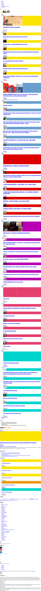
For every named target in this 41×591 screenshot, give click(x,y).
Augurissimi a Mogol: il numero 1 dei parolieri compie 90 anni (15, 68)
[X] (1, 548)
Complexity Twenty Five (7, 105)
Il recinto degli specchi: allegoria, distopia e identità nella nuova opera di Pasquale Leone (21, 274)
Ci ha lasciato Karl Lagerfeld (9, 315)
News (5, 31)
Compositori (3, 510)
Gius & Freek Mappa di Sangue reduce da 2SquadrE (13, 61)
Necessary (2, 582)
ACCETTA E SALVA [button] (2, 590)
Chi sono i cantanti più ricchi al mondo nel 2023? (8, 484)
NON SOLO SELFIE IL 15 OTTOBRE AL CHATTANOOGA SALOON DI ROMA (16, 233)
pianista (10, 500)
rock (14, 500)
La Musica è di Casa (4, 521)
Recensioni (3, 534)
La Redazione (4, 38)
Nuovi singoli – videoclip (5, 532)
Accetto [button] (31, 571)
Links (2, 568)
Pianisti (3, 533)
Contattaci (3, 7)
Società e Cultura (4, 536)
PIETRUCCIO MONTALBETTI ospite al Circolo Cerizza (13, 282)
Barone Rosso (4, 507)
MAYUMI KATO (4, 525)
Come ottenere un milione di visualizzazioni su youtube (14, 405)
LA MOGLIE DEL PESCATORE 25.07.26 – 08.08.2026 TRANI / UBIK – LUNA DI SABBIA (19, 140)
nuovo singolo (3, 500)
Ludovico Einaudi (4, 524)
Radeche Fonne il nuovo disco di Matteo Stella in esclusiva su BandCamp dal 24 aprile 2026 (18, 442)
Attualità (3, 506)
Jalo (2, 519)
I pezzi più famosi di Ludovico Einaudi (7, 477)
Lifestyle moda (6, 298)
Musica (3, 1)
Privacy (3, 567)
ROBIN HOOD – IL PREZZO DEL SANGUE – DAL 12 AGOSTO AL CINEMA (16, 201)
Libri (2, 3)
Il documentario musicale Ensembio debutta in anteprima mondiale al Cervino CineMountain (21, 216)
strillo (17, 500)
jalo (3, 29)
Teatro (3, 538)
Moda (2, 526)
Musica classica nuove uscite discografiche (8, 529)
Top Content (13, 99)
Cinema (3, 2)
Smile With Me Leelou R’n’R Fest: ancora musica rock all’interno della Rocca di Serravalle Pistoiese (16, 455)
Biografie (3, 508)
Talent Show (3, 537)
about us (3, 565)
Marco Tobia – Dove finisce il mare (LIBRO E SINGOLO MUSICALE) (15, 259)
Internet (3, 5)
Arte (2, 81)
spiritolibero (4, 325)
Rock (2, 535)
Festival (8, 99)
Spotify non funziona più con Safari (10, 398)
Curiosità (12, 499)
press (2, 566)
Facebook (3, 513)
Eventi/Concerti (4, 511)
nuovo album (35, 499)
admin (4, 234)
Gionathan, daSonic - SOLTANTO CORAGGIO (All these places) (9, 423)
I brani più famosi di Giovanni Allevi (6, 470)
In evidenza (3, 517)
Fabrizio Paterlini (4, 512)
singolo (15, 500)
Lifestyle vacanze (6, 346)
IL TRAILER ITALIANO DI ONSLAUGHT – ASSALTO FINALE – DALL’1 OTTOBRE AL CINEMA (19, 184)
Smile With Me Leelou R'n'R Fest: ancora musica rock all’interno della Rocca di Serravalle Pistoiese (14, 425)
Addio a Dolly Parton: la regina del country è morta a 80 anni (15, 36)
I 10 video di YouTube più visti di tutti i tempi (12, 413)
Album (3, 503)
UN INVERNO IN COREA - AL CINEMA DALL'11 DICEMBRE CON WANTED (16, 165)
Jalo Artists (3, 520)
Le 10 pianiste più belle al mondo (6, 463)
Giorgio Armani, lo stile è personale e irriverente (12, 338)
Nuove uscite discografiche (7, 446)
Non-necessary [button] (2, 586)
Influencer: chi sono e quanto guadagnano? (11, 323)
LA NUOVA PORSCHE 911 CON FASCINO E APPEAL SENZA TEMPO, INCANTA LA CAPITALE (19, 308)
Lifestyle (3, 4)
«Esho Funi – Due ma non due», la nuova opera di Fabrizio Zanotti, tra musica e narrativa (20, 251)
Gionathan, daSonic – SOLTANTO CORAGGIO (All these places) (15, 44)
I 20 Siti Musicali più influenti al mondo (11, 363)
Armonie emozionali (5, 504)
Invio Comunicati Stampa (5, 6)
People (7, 500)
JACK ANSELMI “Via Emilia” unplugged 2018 (11, 27)
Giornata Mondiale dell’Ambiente (9, 331)
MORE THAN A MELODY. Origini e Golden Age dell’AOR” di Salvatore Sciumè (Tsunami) (19, 266)
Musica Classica (4, 528)
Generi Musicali (4, 515)
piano (12, 500)
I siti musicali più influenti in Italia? (10, 390)
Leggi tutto (33, 571)
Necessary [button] (1, 581)
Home (1, 429)
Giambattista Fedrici (5, 516)
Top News (17, 99)
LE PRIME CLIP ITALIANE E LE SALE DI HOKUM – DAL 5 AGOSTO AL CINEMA (17, 208)
